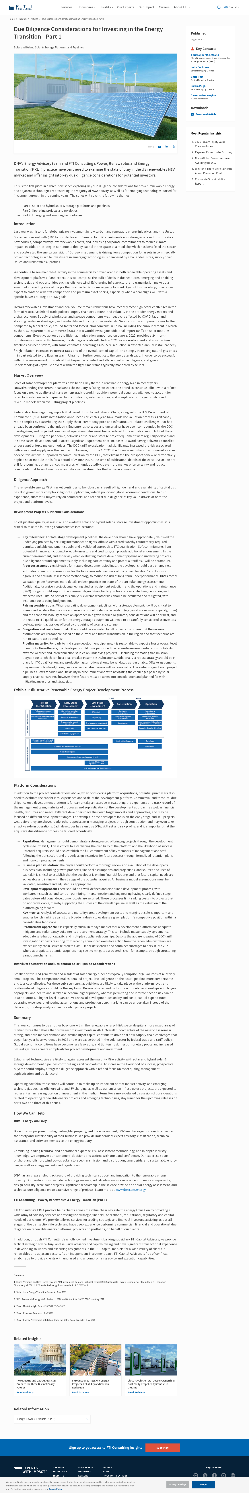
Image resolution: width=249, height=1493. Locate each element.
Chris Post (197, 77)
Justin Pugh (198, 86)
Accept (203, 1484)
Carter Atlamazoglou (203, 95)
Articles (34, 19)
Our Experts (86, 1467)
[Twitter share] (174, 147)
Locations (84, 1471)
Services (58, 1467)
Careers (83, 1475)
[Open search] (219, 7)
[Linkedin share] (166, 147)
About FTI (109, 1467)
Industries (60, 1471)
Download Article (205, 114)
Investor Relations (115, 1475)
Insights (22, 19)
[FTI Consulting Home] (21, 7)
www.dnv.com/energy (130, 1190)
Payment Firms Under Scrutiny (213, 152)
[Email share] (159, 147)
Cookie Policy (55, 1489)
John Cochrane (200, 67)
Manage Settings (177, 1484)
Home (12, 19)
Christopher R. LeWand (205, 55)
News (106, 1471)
